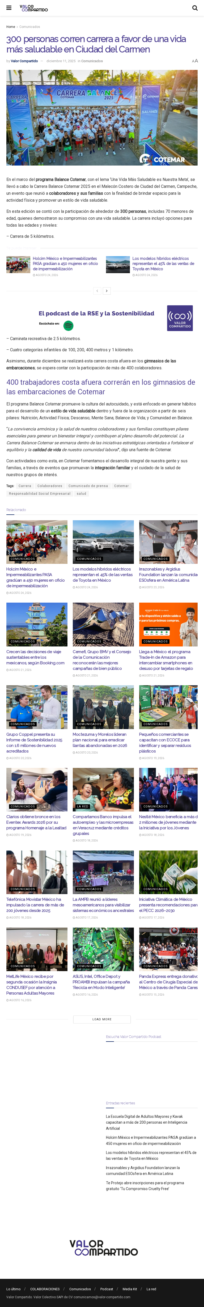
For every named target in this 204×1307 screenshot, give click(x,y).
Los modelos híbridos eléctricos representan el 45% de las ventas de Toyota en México (163, 263)
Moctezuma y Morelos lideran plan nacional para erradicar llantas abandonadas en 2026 (100, 740)
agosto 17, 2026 (86, 917)
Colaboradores (49, 486)
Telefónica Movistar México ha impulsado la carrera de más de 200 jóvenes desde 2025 (35, 905)
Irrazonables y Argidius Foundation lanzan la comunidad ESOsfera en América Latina (169, 575)
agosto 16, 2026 (20, 1000)
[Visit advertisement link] (102, 318)
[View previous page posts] (97, 291)
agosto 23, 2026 (153, 587)
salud (81, 494)
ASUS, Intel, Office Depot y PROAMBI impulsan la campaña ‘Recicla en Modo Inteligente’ (101, 982)
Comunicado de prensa (88, 486)
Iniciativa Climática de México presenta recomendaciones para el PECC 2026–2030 (169, 905)
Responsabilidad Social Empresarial (40, 494)
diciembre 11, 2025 (60, 61)
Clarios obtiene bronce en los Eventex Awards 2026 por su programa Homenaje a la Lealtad (36, 822)
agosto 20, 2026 (20, 758)
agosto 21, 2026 (20, 670)
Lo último (13, 1289)
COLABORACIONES (45, 1289)
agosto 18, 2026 (86, 840)
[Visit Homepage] (33, 8)
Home (10, 27)
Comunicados (29, 27)
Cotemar (121, 486)
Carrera (25, 486)
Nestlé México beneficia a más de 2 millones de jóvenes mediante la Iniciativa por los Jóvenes (169, 822)
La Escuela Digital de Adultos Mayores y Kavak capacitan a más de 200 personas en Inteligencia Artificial (146, 1122)
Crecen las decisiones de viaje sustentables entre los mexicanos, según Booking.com (35, 657)
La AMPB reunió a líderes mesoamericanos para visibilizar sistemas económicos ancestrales (103, 905)
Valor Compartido (24, 61)
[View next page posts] (107, 291)
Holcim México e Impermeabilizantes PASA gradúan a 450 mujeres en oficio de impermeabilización (65, 263)
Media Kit (130, 1289)
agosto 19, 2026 (153, 758)
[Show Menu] (8, 8)
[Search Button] (195, 8)
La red (82, 806)
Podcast (106, 1289)
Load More (102, 1019)
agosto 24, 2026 (46, 275)
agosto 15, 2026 (153, 994)
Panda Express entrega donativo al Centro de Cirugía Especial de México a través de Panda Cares (169, 982)
